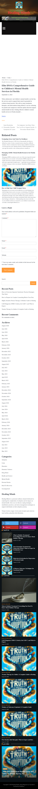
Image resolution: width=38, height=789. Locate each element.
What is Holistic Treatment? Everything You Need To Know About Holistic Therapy (24, 536)
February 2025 (6, 383)
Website (4, 255)
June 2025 (5, 370)
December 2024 (6, 390)
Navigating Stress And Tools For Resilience (14, 139)
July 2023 (4, 444)
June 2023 (5, 448)
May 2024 (4, 412)
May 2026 (4, 335)
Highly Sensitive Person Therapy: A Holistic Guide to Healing (19, 300)
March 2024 (5, 419)
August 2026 (5, 325)
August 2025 (5, 364)
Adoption (4, 460)
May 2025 (4, 374)
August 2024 (5, 403)
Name (4, 241)
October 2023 (5, 435)
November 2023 (6, 432)
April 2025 (5, 377)
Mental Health (6, 479)
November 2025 (6, 354)
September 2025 (6, 361)
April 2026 (5, 338)
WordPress (21, 786)
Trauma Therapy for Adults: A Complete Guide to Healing (18, 309)
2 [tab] (7, 748)
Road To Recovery (7, 485)
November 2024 (6, 393)
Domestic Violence (7, 469)
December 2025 (6, 351)
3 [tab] (10, 748)
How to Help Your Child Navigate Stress (14, 188)
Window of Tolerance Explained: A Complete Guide (17, 707)
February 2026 (6, 345)
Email (4, 248)
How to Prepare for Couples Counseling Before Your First (18, 297)
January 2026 (5, 348)
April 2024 (5, 416)
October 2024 (5, 396)
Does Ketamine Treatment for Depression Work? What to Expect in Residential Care (24, 548)
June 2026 (5, 332)
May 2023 (4, 451)
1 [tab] (4, 748)
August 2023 (5, 441)
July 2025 (4, 367)
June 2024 (5, 409)
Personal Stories (6, 482)
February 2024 (6, 422)
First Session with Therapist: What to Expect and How (17, 739)
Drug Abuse (5, 472)
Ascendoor (31, 784)
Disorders (4, 466)
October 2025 (5, 358)
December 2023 (6, 428)
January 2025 (5, 387)
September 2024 (6, 399)
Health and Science (7, 476)
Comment (5, 218)
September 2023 (6, 438)
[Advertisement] (19, 55)
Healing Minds (19, 13)
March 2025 (5, 380)
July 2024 (4, 406)
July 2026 (4, 329)
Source (4, 116)
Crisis (3, 120)
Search (4, 279)
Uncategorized (6, 488)
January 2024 (5, 425)
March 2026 (5, 342)
